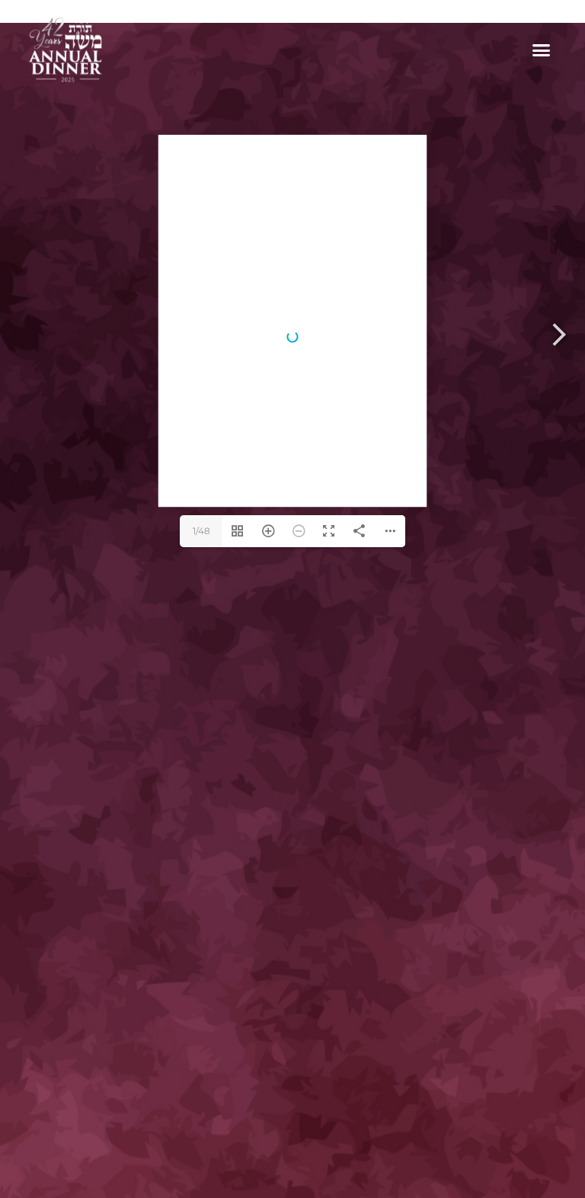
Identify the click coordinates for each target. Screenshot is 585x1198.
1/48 (201, 531)
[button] (541, 49)
